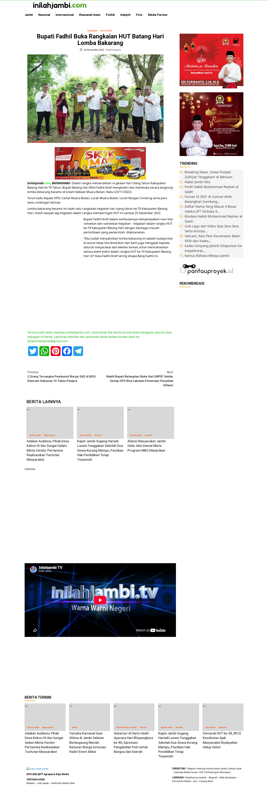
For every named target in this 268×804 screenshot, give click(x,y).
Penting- (201, 768)
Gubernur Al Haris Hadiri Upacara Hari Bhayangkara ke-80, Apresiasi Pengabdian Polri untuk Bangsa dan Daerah (133, 742)
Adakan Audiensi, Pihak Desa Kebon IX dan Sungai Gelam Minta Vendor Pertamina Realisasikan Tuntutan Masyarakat (48, 450)
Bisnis (75, 727)
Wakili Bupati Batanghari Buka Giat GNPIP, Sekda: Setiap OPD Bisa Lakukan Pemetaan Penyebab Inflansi (139, 378)
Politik (110, 15)
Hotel (209, 768)
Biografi (213, 777)
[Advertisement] (54, 273)
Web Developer (228, 777)
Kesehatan (210, 727)
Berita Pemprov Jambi (126, 727)
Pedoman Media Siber (63, 783)
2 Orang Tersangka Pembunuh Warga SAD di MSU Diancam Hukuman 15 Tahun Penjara (61, 376)
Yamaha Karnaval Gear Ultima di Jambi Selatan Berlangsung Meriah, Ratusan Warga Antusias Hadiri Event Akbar (87, 742)
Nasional (44, 15)
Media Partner (158, 15)
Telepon (191, 768)
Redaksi (30, 783)
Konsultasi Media (181, 781)
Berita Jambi (106, 31)
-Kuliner (216, 768)
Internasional (65, 15)
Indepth (125, 15)
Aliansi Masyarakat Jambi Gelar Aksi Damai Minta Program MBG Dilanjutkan (146, 445)
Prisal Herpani (113, 49)
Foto (139, 15)
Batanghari (93, 31)
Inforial (98, 435)
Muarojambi (49, 435)
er (234, 768)
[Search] (241, 14)
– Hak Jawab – (43, 783)
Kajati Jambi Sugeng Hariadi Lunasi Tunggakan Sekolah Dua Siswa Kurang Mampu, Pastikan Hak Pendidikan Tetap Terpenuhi (100, 450)
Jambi (29, 15)
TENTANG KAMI (35, 779)
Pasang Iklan (206, 781)
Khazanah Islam (89, 15)
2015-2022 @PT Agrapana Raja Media (47, 774)
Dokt (230, 768)
